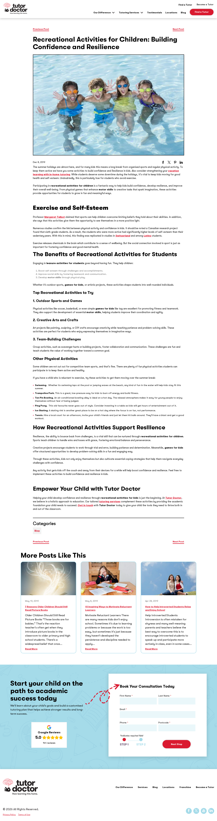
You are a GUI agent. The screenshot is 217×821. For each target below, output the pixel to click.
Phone (124, 722)
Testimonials (154, 12)
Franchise (185, 787)
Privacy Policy (9, 814)
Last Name (164, 695)
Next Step (176, 744)
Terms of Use (24, 814)
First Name (126, 695)
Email (123, 709)
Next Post (178, 29)
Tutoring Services (129, 12)
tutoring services (109, 501)
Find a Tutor (185, 5)
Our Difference (102, 12)
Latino (147, 235)
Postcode (164, 722)
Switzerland (122, 235)
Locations (171, 12)
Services (143, 787)
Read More (31, 649)
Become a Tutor (205, 787)
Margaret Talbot (54, 217)
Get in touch (85, 505)
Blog (183, 12)
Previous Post (41, 29)
